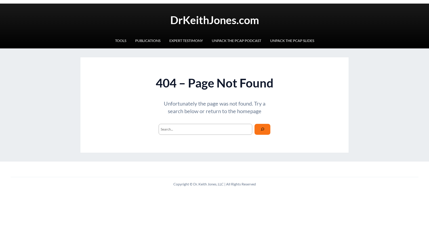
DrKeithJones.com (214, 20)
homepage (249, 111)
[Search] (262, 129)
